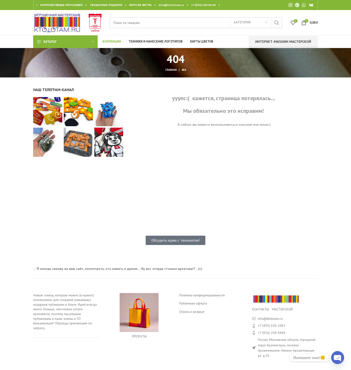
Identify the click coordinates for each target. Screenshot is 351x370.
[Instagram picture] (47, 111)
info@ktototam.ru (171, 5)
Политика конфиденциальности (202, 295)
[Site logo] (57, 22)
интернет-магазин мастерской (283, 41)
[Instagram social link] (290, 5)
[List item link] (285, 325)
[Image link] (276, 298)
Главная (171, 69)
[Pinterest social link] (297, 5)
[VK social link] (311, 5)
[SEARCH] (276, 22)
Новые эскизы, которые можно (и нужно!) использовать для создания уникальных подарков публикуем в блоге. (63, 300)
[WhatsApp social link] (304, 5)
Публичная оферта (193, 303)
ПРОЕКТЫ (139, 336)
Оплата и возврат (191, 312)
